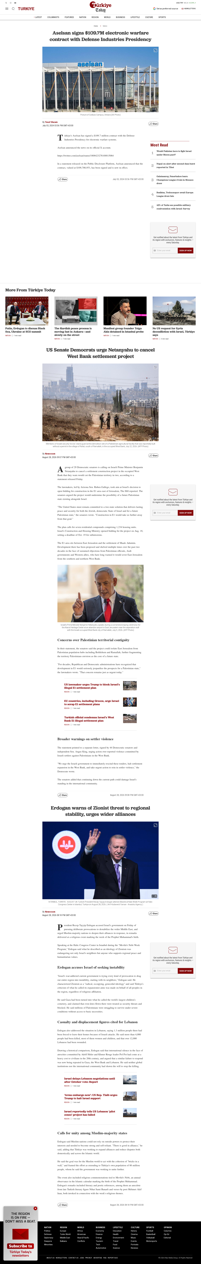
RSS (104, 1258)
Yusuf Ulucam (51, 122)
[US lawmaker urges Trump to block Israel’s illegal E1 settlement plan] (130, 685)
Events (134, 1241)
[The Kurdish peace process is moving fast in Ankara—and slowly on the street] (75, 311)
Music (133, 1237)
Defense (48, 1234)
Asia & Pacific (83, 1237)
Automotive (101, 1248)
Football (149, 1231)
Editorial (167, 1237)
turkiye (26, 8)
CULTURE (149, 17)
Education (117, 1231)
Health (116, 1234)
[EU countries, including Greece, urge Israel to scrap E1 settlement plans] (130, 702)
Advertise (97, 1258)
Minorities (48, 1244)
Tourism (99, 1241)
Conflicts (81, 1241)
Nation (105, 26)
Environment (118, 1237)
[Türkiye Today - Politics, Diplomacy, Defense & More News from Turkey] (100, 7)
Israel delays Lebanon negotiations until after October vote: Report (89, 1080)
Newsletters (61, 1258)
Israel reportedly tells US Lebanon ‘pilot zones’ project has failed (89, 1113)
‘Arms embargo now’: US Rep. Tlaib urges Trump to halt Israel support (90, 1096)
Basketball (150, 1234)
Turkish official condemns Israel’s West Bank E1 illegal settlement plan (89, 719)
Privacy (88, 1258)
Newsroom (50, 453)
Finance (99, 1234)
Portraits (134, 1244)
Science (116, 1248)
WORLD (107, 17)
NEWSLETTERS (190, 8)
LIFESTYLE (135, 17)
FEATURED (69, 17)
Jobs (82, 1258)
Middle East (65, 1237)
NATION (82, 17)
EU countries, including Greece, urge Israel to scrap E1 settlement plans (91, 702)
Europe (63, 1231)
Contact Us (73, 1258)
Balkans (63, 1241)
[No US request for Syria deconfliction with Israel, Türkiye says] (174, 311)
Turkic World (65, 1234)
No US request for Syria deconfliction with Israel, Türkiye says (174, 332)
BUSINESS (120, 17)
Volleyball (150, 1237)
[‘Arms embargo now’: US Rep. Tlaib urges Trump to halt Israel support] (130, 1096)
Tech (98, 1244)
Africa (80, 1231)
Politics (47, 1231)
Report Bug (113, 1258)
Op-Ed (166, 1234)
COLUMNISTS (53, 17)
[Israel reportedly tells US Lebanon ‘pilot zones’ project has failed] (130, 1112)
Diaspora (48, 1241)
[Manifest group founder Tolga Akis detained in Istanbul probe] (125, 311)
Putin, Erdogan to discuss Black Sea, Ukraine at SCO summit (25, 330)
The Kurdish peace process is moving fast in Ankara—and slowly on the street (73, 332)
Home (96, 26)
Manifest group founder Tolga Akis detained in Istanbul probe (124, 330)
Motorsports (151, 1241)
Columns (167, 1231)
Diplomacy (48, 1237)
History (134, 1231)
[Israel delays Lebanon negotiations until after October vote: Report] (130, 1079)
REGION (95, 17)
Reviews (134, 1248)
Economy (100, 1231)
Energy (99, 1237)
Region (66, 692)
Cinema (134, 1234)
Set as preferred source (167, 9)
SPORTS (162, 17)
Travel (115, 1241)
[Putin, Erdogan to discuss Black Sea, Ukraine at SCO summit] (26, 311)
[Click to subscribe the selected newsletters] (185, 250)
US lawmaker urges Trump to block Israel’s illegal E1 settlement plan (92, 686)
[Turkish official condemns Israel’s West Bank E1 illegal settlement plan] (130, 718)
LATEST (38, 17)
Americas (81, 1234)
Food (115, 1244)
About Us (50, 1258)
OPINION (168, 1227)
